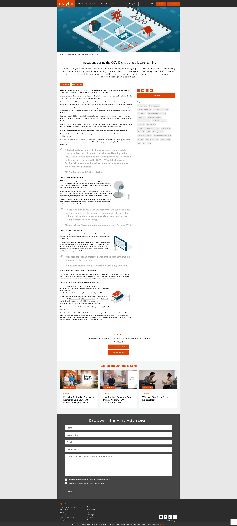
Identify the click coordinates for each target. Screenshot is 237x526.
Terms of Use (64, 515)
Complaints (64, 520)
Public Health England (88, 299)
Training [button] (108, 4)
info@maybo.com (118, 353)
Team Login (90, 515)
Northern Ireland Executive (83, 303)
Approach (116, 4)
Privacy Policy (91, 509)
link (64, 309)
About (102, 4)
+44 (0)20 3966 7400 (118, 347)
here (100, 319)
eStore (161, 4)
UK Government (74, 299)
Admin (89, 512)
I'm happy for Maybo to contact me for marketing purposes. (87, 483)
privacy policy (105, 479)
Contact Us (156, 95)
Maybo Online (65, 510)
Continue (163, 524)
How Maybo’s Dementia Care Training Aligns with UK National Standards (117, 399)
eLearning (124, 4)
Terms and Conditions (67, 517)
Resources (173, 4)
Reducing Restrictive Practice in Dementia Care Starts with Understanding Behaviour (78, 399)
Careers (62, 512)
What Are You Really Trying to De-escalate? (156, 398)
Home (62, 54)
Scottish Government (88, 301)
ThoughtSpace (133, 4)
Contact (142, 4)
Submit (70, 491)
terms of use (94, 479)
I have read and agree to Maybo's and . (89, 479)
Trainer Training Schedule (68, 507)
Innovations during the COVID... (88, 54)
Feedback (90, 520)
